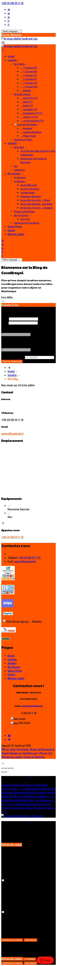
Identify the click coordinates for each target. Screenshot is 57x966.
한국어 (11, 804)
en (9, 13)
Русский (47, 804)
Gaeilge (35, 789)
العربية (21, 789)
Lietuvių (43, 789)
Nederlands (21, 800)
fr (9, 21)
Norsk (13, 800)
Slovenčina (50, 808)
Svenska (13, 808)
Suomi (28, 789)
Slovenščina (38, 808)
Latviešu (52, 789)
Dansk (45, 785)
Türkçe (31, 800)
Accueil (11, 655)
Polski (29, 804)
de (9, 9)
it (8, 24)
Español (21, 785)
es (9, 17)
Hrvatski (25, 796)
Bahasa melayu (21, 792)
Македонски (7, 792)
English (13, 785)
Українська (45, 800)
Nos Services (14, 667)
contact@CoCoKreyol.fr (32, 706)
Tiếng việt (37, 804)
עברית (51, 796)
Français (29, 785)
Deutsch (5, 785)
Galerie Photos (15, 671)
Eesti (14, 789)
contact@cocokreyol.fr (12, 433)
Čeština (4, 796)
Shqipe (29, 808)
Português (20, 804)
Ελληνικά (6, 789)
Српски (21, 808)
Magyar (17, 796)
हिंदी (11, 796)
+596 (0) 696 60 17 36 (12, 3)
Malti (31, 792)
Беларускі (51, 792)
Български (40, 792)
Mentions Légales (16, 678)
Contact (11, 674)
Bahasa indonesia (38, 796)
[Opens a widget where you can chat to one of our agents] (45, 960)
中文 (3, 812)
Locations (12, 659)
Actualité (12, 663)
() (12, 357)
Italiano (37, 785)
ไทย (37, 800)
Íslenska (5, 800)
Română (5, 808)
